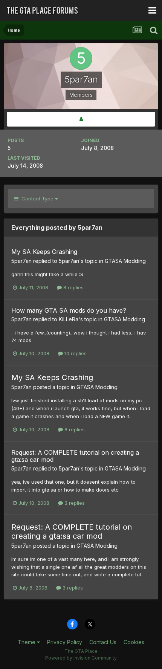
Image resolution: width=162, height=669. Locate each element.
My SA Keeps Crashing (44, 251)
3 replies (74, 503)
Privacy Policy (64, 642)
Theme (27, 642)
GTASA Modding (125, 261)
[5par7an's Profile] (81, 119)
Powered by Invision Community (81, 658)
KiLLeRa (68, 319)
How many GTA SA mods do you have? (68, 310)
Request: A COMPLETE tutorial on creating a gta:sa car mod (75, 456)
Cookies (134, 642)
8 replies (73, 287)
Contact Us (102, 642)
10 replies (75, 353)
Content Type (36, 199)
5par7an (21, 261)
